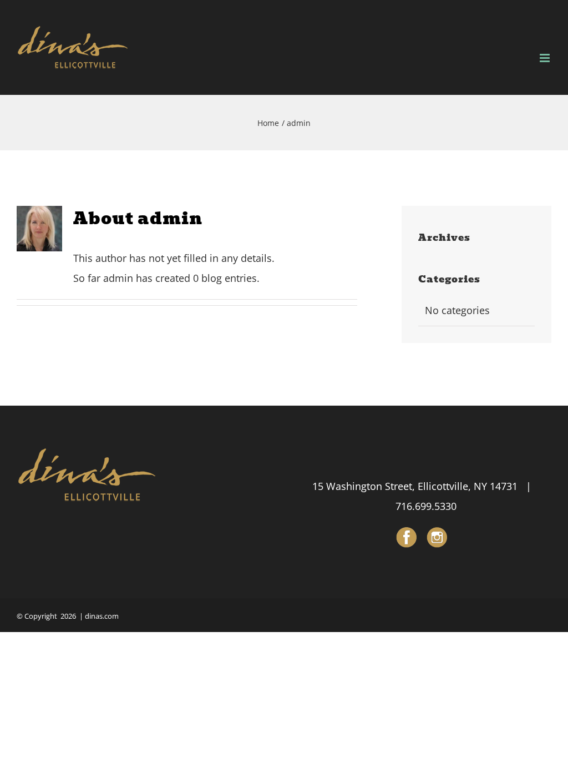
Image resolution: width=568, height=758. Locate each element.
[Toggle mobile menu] (545, 58)
